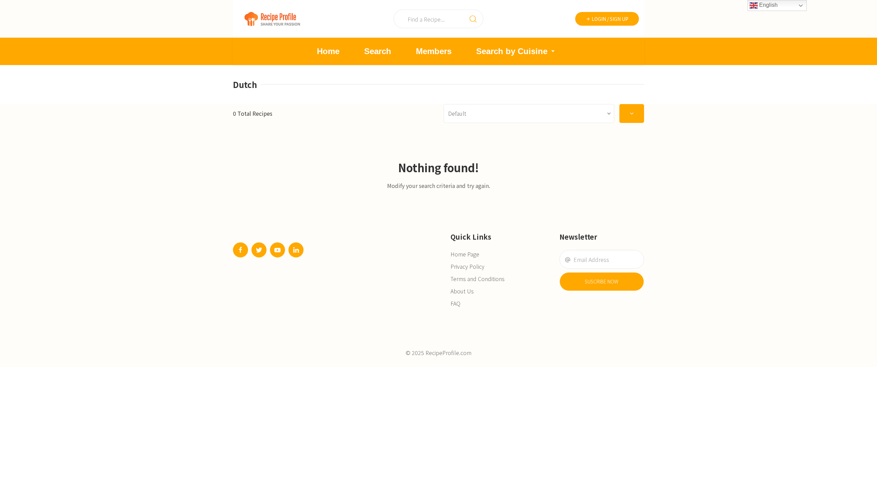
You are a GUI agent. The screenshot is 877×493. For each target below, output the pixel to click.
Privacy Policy (467, 266)
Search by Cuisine (511, 51)
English (768, 5)
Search (377, 51)
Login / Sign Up (609, 18)
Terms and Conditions (477, 279)
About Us (462, 291)
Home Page (464, 254)
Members (434, 51)
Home (328, 51)
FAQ (455, 303)
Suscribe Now (601, 281)
